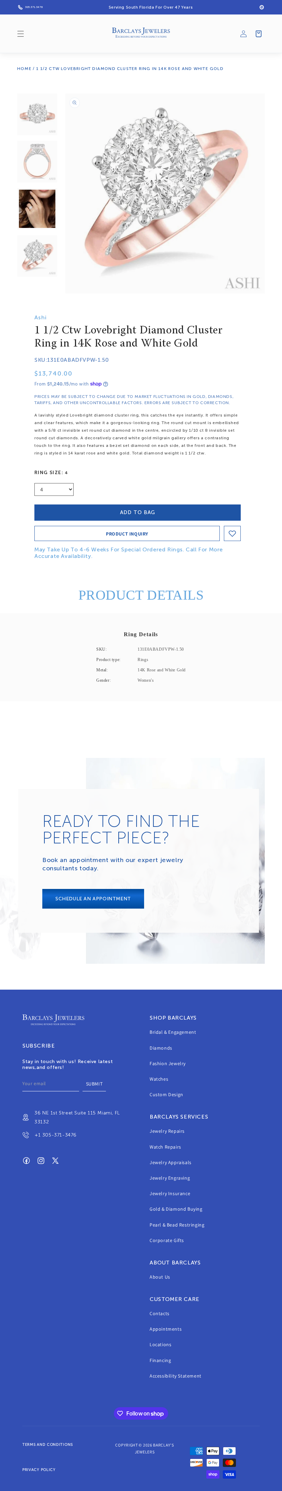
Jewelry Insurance (170, 1193)
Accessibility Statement (176, 1376)
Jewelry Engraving (170, 1178)
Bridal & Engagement (173, 1032)
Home (24, 68)
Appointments (166, 1329)
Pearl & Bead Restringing (177, 1225)
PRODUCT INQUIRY (127, 534)
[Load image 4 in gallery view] (37, 256)
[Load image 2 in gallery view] (37, 161)
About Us (160, 1277)
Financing (160, 1360)
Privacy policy (39, 1470)
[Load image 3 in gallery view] (37, 209)
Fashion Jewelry (168, 1063)
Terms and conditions (47, 1444)
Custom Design (166, 1094)
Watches (159, 1079)
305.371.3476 (34, 7)
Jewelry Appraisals (171, 1162)
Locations (160, 1344)
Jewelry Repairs (167, 1131)
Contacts (160, 1313)
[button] (20, 33)
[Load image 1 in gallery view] (37, 114)
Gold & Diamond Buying (176, 1209)
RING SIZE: (51, 473)
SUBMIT (94, 1084)
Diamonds (161, 1048)
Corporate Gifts (167, 1240)
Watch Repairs (165, 1147)
